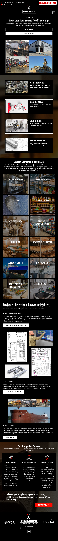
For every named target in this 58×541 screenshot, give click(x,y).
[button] (53, 12)
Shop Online (36, 120)
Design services (37, 140)
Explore (16, 210)
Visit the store (37, 82)
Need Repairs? (36, 101)
